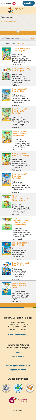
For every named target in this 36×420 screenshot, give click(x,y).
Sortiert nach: (11, 44)
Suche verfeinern (10, 21)
